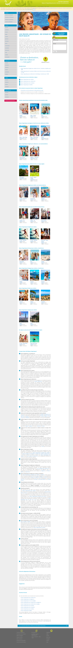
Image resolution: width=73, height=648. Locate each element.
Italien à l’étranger (8, 21)
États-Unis (48, 637)
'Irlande (22, 415)
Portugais (7, 50)
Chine (43, 416)
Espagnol (7, 29)
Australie (41, 415)
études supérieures (38, 381)
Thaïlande (27, 417)
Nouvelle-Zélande (42, 479)
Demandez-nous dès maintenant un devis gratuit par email (32, 90)
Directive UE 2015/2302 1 (21, 640)
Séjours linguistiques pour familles (27, 605)
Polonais (7, 41)
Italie (47, 642)
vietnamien (7, 57)
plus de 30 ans (48, 491)
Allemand (7, 71)
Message (54, 43)
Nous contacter (19, 638)
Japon (46, 416)
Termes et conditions (20, 632)
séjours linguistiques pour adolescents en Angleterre (31, 602)
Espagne (48, 638)
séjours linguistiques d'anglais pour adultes (41, 452)
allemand (39, 426)
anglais (6, 94)
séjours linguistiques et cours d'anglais (28, 600)
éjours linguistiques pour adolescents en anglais (30, 604)
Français (6, 67)
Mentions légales (20, 635)
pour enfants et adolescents (32, 456)
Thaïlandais (7, 45)
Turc (6, 52)
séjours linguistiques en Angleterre (27, 599)
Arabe (6, 34)
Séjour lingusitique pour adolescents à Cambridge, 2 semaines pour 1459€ (35, 74)
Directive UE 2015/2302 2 (21, 642)
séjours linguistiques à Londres (39, 527)
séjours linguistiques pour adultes (29, 490)
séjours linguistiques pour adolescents (28, 597)
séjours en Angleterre (35, 477)
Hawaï (27, 416)
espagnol (7, 86)
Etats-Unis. (28, 471)
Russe (6, 43)
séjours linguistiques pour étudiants (28, 607)
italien (6, 84)
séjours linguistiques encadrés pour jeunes (37, 496)
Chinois (6, 36)
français (6, 82)
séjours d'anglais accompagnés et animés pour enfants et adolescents (35, 453)
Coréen (6, 54)
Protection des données (21, 634)
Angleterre (43, 470)
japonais (6, 92)
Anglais (6, 27)
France (47, 640)
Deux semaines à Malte (25, 521)
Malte (42, 414)
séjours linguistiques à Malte (26, 610)
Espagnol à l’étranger (9, 17)
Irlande (48, 470)
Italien (6, 32)
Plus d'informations (29, 9)
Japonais (6, 38)
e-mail (42, 446)
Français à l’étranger (9, 19)
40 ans (22, 492)
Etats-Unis (23, 416)
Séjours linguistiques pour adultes (27, 79)
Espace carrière (19, 637)
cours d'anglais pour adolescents (43, 468)
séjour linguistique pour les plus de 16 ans (36, 499)
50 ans (26, 492)
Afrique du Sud (46, 415)
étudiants (42, 474)
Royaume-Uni (47, 414)
